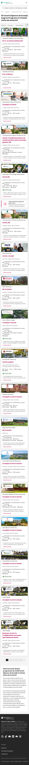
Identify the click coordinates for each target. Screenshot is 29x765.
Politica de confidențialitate (16, 761)
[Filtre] (26, 25)
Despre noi (3, 748)
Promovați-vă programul (7, 751)
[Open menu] (26, 2)
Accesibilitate (25, 761)
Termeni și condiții (5, 761)
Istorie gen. (10, 25)
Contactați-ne (4, 754)
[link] (25, 660)
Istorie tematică (19, 25)
